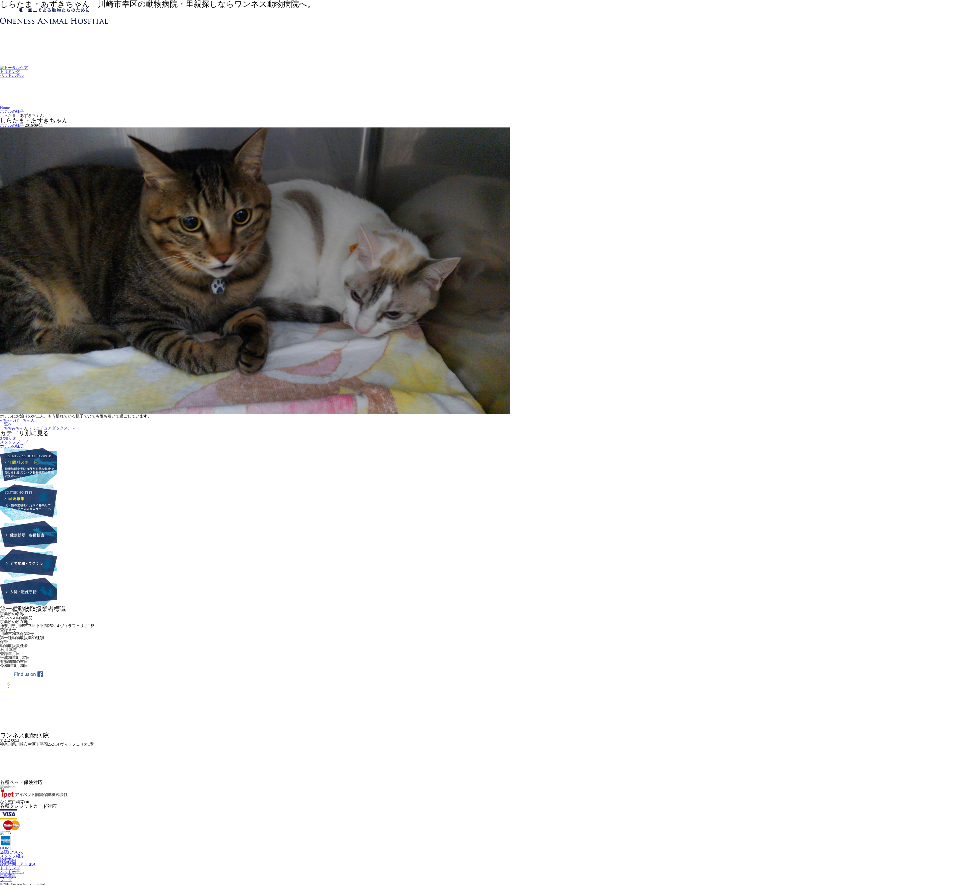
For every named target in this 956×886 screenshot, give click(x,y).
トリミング (10, 71)
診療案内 (8, 860)
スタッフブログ (14, 442)
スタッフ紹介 (12, 856)
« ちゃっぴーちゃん (17, 420)
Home (5, 107)
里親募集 (8, 876)
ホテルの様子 (12, 111)
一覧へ (6, 424)
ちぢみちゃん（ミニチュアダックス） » (39, 428)
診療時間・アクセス (18, 864)
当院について (12, 852)
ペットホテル (12, 75)
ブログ (6, 880)
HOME (6, 848)
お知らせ (8, 438)
